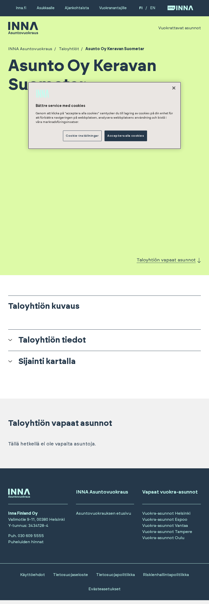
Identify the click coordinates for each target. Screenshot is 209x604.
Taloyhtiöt (69, 49)
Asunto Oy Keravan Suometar (114, 49)
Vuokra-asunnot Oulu (163, 538)
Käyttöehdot (32, 575)
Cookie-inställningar (82, 135)
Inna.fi (21, 8)
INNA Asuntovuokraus (30, 49)
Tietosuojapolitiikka (115, 575)
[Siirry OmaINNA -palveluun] (180, 8)
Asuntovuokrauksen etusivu (103, 513)
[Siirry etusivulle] (23, 32)
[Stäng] (173, 88)
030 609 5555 (31, 536)
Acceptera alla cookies (125, 135)
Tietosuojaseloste (70, 575)
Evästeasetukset (104, 589)
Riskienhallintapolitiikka (166, 575)
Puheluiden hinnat (26, 542)
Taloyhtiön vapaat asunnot (166, 260)
